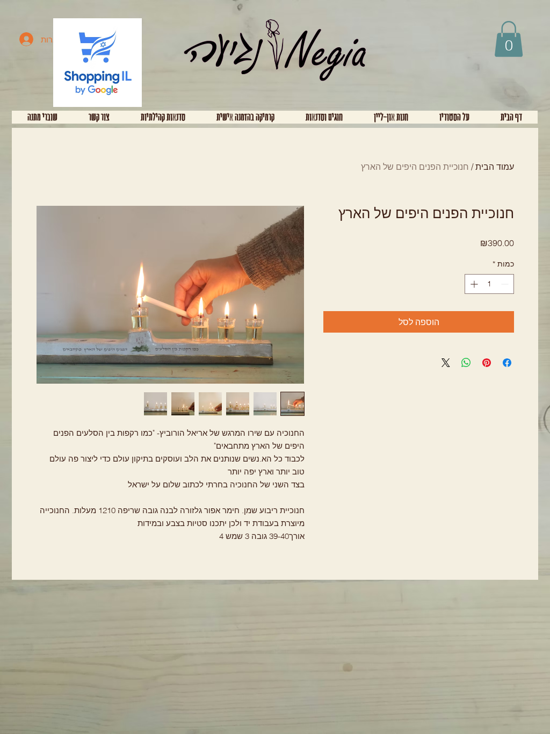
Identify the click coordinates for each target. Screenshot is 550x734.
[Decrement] (505, 284)
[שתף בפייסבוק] (507, 362)
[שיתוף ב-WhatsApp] (466, 362)
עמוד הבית (494, 166)
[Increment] (473, 284)
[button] (509, 39)
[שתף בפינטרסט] (486, 362)
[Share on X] (445, 362)
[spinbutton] (489, 284)
